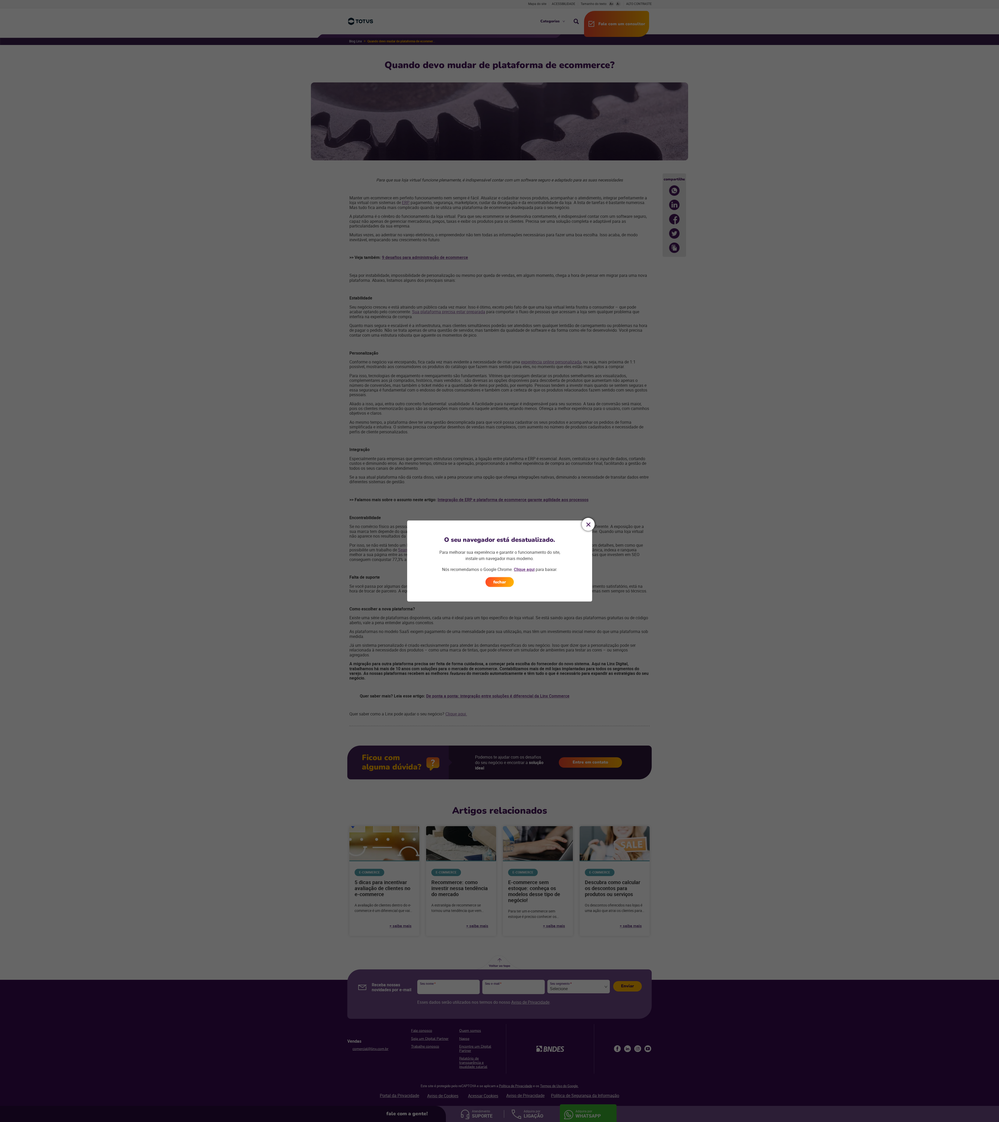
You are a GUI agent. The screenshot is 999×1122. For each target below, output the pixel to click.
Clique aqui (524, 569)
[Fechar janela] (588, 524)
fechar (499, 582)
